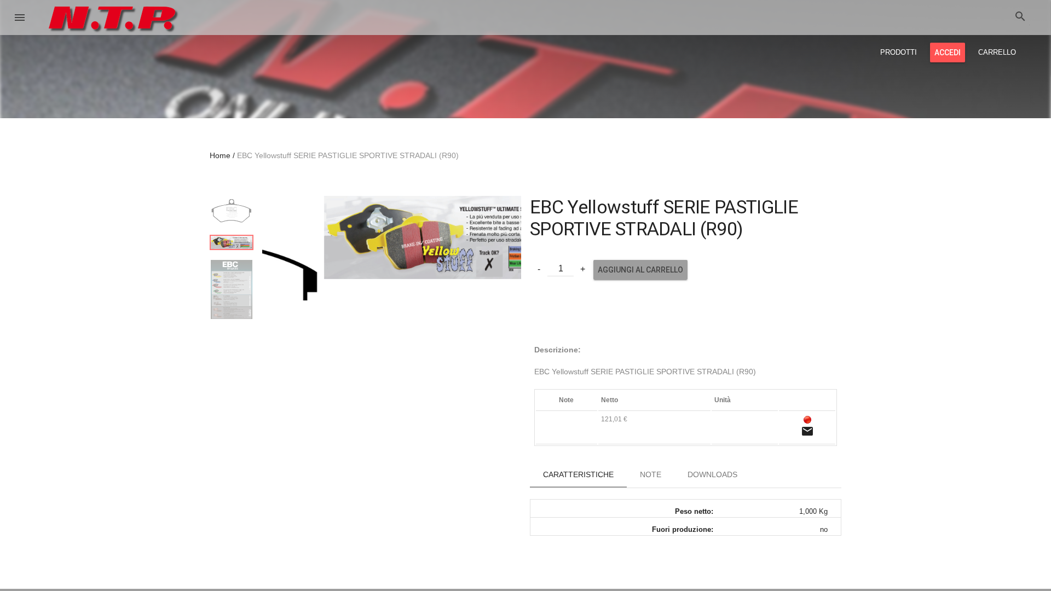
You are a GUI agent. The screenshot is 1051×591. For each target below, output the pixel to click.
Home (220, 155)
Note (650, 474)
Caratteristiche (578, 474)
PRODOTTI (898, 52)
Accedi (947, 52)
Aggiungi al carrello (640, 269)
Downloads (712, 474)
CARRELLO (997, 52)
